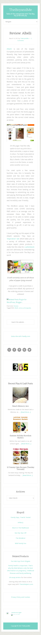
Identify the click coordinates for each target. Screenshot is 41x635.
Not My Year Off (20, 533)
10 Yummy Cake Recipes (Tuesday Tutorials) (20, 468)
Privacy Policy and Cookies (20, 597)
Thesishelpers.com (26, 584)
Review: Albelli (21, 33)
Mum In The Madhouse (20, 528)
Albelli (9, 49)
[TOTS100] (15, 614)
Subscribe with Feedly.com (20, 336)
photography (27, 308)
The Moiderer (20, 538)
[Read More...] (26, 412)
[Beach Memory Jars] (20, 404)
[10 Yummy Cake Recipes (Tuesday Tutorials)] (20, 465)
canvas (21, 308)
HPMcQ (20, 523)
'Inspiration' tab (13, 239)
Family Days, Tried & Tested (20, 517)
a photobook (29, 247)
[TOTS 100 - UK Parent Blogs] (15, 612)
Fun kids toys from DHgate (20, 561)
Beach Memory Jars (20, 406)
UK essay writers (15, 577)
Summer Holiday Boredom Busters (20, 436)
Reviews (16, 306)
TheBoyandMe (20, 9)
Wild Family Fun (20, 543)
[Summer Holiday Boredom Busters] (20, 433)
